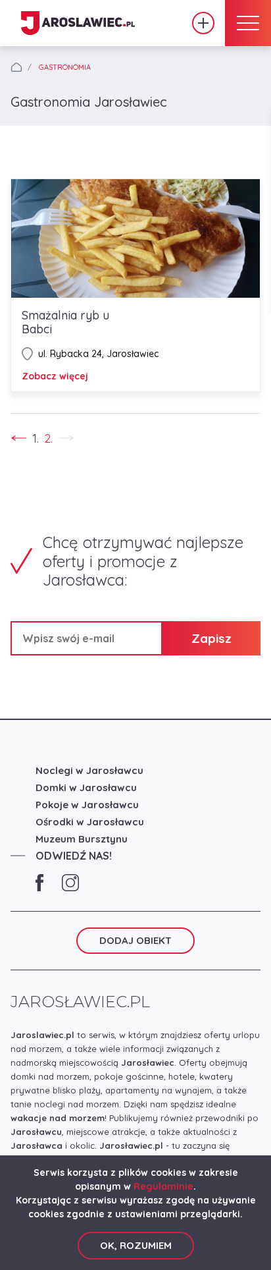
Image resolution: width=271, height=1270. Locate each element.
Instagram (70, 882)
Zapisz (211, 638)
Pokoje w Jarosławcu (87, 804)
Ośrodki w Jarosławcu (90, 821)
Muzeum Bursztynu (82, 839)
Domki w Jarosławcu (86, 787)
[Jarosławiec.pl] (78, 23)
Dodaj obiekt (203, 23)
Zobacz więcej (55, 376)
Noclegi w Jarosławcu (89, 770)
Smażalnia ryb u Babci (65, 322)
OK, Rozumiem (136, 1245)
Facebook (39, 882)
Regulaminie (163, 1186)
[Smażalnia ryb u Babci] (135, 238)
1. (35, 438)
